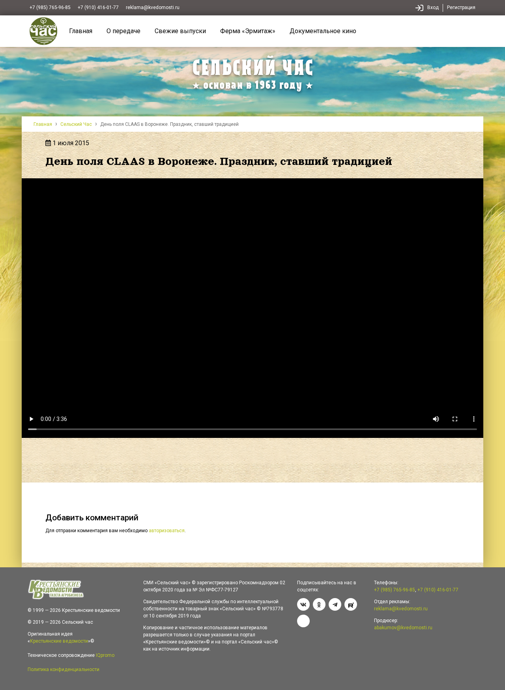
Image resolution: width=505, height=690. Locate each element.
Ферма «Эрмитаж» (247, 31)
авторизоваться (167, 530)
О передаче (123, 31)
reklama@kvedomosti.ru (153, 7)
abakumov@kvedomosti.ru (403, 627)
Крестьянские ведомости (59, 641)
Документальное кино (323, 31)
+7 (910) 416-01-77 (98, 7)
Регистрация (461, 7)
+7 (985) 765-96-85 (50, 7)
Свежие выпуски (180, 31)
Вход (433, 7)
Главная (80, 31)
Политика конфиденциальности (63, 669)
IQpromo (105, 655)
